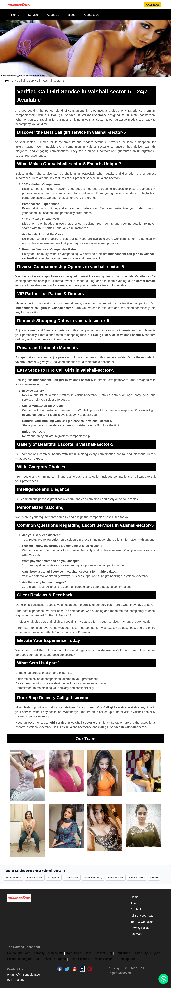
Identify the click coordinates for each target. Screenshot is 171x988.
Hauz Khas (122, 953)
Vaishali (154, 877)
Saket (88, 953)
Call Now (152, 4)
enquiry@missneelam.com (24, 974)
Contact (136, 909)
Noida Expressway (93, 877)
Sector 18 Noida (13, 877)
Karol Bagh (73, 953)
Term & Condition (142, 921)
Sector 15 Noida (115, 877)
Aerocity (39, 953)
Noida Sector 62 (105, 959)
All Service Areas (142, 915)
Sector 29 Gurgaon (19, 959)
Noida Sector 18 (80, 959)
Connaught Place (18, 953)
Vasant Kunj (104, 953)
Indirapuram (53, 877)
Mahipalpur (55, 953)
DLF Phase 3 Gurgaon (51, 959)
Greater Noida (71, 877)
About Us (53, 14)
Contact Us (91, 14)
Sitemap (136, 934)
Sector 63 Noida (137, 877)
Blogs (71, 14)
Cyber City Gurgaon (147, 953)
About (134, 903)
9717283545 (15, 980)
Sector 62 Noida (34, 877)
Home (15, 14)
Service (33, 14)
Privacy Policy (140, 928)
